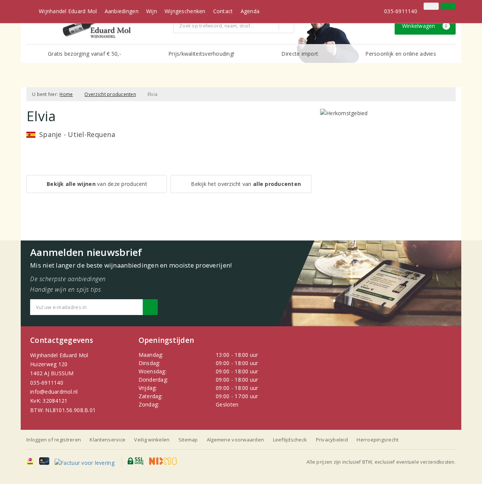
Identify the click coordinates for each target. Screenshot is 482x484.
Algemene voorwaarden (235, 439)
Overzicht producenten (110, 94)
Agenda (250, 11)
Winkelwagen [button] (425, 25)
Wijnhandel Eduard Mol (68, 11)
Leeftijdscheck (290, 439)
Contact (223, 11)
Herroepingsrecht (377, 439)
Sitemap (188, 439)
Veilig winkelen (151, 439)
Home (66, 94)
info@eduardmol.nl (54, 391)
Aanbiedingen (122, 11)
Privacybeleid (332, 439)
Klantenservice (107, 439)
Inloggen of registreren (53, 439)
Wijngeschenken (185, 11)
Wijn (151, 11)
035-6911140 (46, 382)
